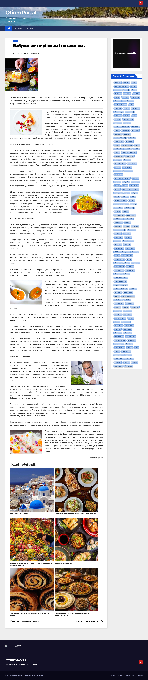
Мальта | (127, 222)
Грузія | (136, 149)
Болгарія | (118, 123)
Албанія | (118, 108)
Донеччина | (129, 156)
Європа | (117, 82)
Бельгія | (117, 119)
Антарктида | (119, 112)
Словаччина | (119, 303)
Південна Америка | (121, 277)
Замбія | (117, 167)
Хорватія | (131, 340)
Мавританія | (131, 215)
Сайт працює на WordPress (14, 675)
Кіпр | (133, 196)
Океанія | (135, 252)
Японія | (126, 362)
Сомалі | (117, 307)
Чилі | (116, 351)
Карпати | (135, 182)
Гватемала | (118, 149)
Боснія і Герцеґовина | (122, 126)
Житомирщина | (120, 163)
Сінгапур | (118, 311)
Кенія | (125, 185)
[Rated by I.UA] (10, 646)
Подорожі (135, 263)
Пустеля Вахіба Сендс (122, 274)
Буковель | (125, 130)
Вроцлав (132, 138)
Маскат (126, 226)
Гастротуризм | (127, 145)
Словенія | (130, 303)
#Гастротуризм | (33, 53)
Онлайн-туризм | (127, 255)
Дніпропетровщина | (129, 152)
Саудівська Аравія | (128, 296)
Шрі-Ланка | (129, 358)
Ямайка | (117, 362)
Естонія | (127, 160)
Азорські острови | (120, 104)
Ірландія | (118, 93)
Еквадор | (118, 160)
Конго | (127, 193)
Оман (116, 255)
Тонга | (131, 318)
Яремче (135, 362)
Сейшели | (118, 300)
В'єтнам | (117, 134)
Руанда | (133, 289)
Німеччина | (130, 248)
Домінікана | (118, 156)
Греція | (128, 149)
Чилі (136, 347)
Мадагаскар (118, 219)
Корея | (135, 193)
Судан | (126, 307)
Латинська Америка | (121, 204)
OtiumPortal (20, 13)
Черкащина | (119, 344)
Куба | (117, 196)
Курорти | (125, 196)
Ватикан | (127, 134)
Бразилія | (135, 126)
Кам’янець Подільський (122, 178)
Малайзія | (129, 219)
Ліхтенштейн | (119, 215)
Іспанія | (136, 93)
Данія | (117, 152)
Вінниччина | (119, 141)
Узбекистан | (129, 325)
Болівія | (127, 123)
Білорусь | (135, 130)
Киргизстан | (134, 185)
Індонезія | (118, 90)
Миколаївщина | (120, 230)
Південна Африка (120, 281)
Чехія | (130, 347)
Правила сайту (130, 675)
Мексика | (135, 226)
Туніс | (117, 322)
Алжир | (126, 108)
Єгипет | (126, 82)
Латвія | (131, 200)
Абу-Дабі (125, 97)
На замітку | (118, 237)
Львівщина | (118, 208)
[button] (141, 28)
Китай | (117, 189)
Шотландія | (118, 358)
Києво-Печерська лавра (130, 189)
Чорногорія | (126, 351)
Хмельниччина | (120, 340)
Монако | (117, 233)
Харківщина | (119, 336)
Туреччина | (125, 322)
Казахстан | (128, 171)
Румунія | (118, 292)
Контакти (140, 675)
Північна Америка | (121, 285)
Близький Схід (128, 119)
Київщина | (118, 193)
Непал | (117, 241)
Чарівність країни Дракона (25, 621)
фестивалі (118, 366)
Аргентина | (130, 112)
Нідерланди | (119, 248)
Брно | (117, 130)
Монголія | (127, 233)
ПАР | (129, 259)
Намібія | (128, 237)
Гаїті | (137, 145)
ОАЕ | (116, 252)
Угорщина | (118, 325)
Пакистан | (118, 263)
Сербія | (127, 300)
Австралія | (135, 97)
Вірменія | (129, 141)
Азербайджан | (128, 101)
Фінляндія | (127, 333)
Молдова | (131, 230)
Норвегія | (118, 244)
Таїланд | (117, 314)
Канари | (117, 182)
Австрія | (117, 101)
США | (117, 296)
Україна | (117, 329)
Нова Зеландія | (128, 241)
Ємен (134, 82)
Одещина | (125, 252)
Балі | (134, 115)
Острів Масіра (119, 259)
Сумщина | (135, 307)
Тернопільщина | (120, 318)
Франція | (118, 333)
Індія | (127, 90)
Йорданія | (118, 171)
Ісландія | (127, 93)
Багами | (126, 115)
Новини (18, 28)
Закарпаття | (132, 163)
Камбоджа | (118, 174)
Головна (112, 675)
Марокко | (118, 226)
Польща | (130, 266)
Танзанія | (128, 311)
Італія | (117, 97)
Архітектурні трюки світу (88, 621)
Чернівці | (129, 344)
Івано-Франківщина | (121, 86)
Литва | (133, 204)
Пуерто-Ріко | (130, 270)
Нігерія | (127, 244)
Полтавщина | (119, 266)
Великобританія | (120, 138)
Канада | (135, 178)
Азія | (131, 104)
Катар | (117, 185)
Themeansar (39, 675)
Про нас (120, 675)
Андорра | (136, 108)
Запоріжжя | (127, 167)
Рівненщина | (128, 292)
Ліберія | (117, 211)
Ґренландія (128, 366)
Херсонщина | (131, 336)
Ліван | (126, 211)
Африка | (117, 115)
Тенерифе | (127, 314)
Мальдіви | (118, 222)
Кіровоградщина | (120, 200)
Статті (30, 28)
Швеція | (128, 355)
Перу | (127, 263)
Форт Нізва (127, 329)
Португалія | (119, 270)
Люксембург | (130, 208)
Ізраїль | (133, 86)
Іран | (134, 90)
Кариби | (126, 182)
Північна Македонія (121, 289)
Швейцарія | (118, 355)
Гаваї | (117, 145)
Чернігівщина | (119, 347)
